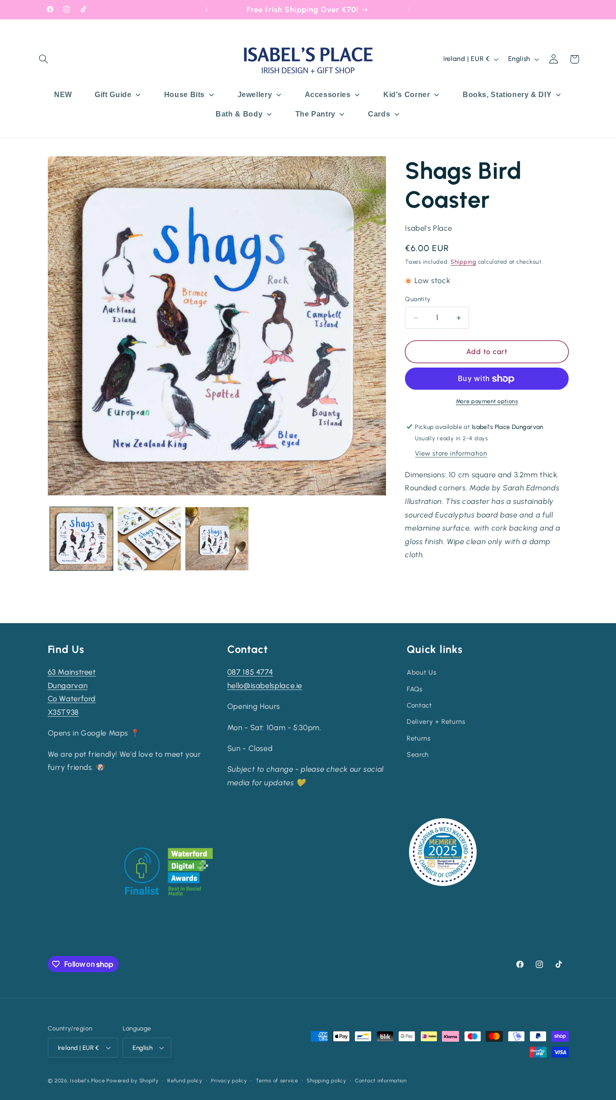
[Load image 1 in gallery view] (81, 538)
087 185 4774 (250, 671)
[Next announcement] (409, 9)
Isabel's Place (87, 1080)
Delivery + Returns (436, 722)
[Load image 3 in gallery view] (216, 538)
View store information (451, 453)
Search (418, 754)
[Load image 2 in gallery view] (149, 538)
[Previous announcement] (206, 9)
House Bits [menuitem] (184, 94)
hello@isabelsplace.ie (264, 685)
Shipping (463, 262)
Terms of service (277, 1080)
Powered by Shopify (132, 1080)
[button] (43, 59)
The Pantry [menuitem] (315, 114)
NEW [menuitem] (63, 94)
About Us (421, 672)
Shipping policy (326, 1080)
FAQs (415, 689)
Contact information (381, 1080)
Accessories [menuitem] (328, 94)
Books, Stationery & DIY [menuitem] (507, 94)
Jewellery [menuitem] (255, 94)
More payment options (487, 401)
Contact (419, 705)
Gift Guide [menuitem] (113, 94)
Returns (418, 738)
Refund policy (184, 1080)
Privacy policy (229, 1080)
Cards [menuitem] (379, 114)
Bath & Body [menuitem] (239, 114)
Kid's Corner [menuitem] (406, 94)
